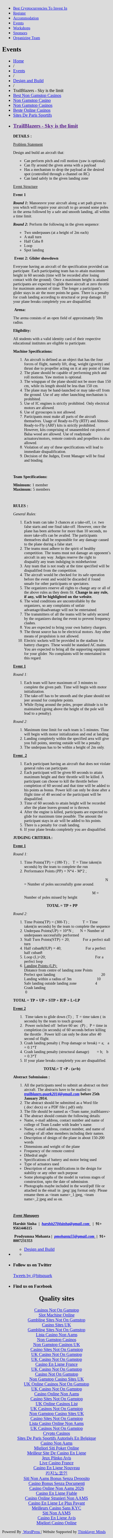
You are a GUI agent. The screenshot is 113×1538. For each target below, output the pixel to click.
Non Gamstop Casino (32, 100)
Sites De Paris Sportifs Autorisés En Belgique (56, 1438)
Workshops (21, 28)
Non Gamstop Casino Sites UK (56, 1379)
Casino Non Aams (56, 1443)
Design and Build (28, 80)
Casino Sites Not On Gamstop (56, 1349)
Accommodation (26, 18)
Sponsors (20, 33)
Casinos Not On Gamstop (56, 1310)
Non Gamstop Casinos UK (56, 1344)
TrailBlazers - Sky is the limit (45, 126)
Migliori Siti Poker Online (56, 1448)
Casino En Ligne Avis (57, 1518)
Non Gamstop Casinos (32, 105)
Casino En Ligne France (56, 1364)
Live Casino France (56, 1463)
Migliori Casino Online (56, 1522)
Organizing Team (26, 38)
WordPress (31, 1532)
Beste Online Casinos (31, 110)
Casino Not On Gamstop (56, 1374)
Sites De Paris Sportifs (32, 115)
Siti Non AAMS (57, 1513)
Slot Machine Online (57, 1315)
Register (19, 13)
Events (18, 23)
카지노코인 (56, 1473)
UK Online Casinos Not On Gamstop (56, 1384)
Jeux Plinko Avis (56, 1458)
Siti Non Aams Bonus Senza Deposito (57, 1478)
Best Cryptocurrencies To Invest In (40, 8)
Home (18, 61)
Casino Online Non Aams (56, 1394)
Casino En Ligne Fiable (56, 1493)
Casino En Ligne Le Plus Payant (56, 1503)
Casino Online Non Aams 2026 (56, 1488)
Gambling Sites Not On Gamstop (56, 1320)
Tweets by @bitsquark (32, 1275)
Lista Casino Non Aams (56, 1334)
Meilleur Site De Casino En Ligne (56, 1453)
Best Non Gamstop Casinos (37, 95)
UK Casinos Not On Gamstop (56, 1408)
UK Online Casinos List (57, 1403)
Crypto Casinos (56, 1433)
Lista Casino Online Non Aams (56, 1423)
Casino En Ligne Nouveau (56, 1467)
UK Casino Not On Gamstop (56, 1354)
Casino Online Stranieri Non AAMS (56, 1498)
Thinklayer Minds (92, 1532)
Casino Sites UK (56, 1325)
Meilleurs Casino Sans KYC (56, 1508)
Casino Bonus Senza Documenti (57, 1483)
